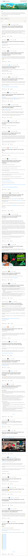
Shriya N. (3, 424)
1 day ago (13, 244)
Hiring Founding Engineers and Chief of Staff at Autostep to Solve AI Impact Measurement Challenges (11, 161)
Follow (2, 18)
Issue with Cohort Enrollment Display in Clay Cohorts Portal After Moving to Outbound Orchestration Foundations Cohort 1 (13, 54)
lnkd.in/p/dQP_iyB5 (15, 277)
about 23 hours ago (14, 214)
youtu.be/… (3, 251)
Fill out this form (10, 532)
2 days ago (13, 487)
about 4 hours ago (12, 39)
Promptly (20, 220)
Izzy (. (6, 461)
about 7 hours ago (14, 104)
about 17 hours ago (14, 147)
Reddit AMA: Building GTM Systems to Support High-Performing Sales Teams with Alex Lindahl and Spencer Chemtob (13, 196)
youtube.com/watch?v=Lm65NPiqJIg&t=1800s (8, 437)
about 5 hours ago (13, 92)
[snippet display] (25, 21)
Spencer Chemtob (19, 200)
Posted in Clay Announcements (5, 301)
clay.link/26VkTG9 (14, 205)
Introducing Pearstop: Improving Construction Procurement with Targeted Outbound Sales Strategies (11, 374)
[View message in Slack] (17, 24)
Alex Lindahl (14, 198)
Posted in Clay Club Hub (4, 487)
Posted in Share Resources (5, 244)
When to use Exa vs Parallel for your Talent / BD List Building (10, 86)
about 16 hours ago (13, 131)
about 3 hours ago (15, 24)
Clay (7, 201)
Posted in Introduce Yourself (5, 24)
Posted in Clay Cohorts (4, 39)
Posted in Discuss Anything (5, 104)
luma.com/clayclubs (4, 530)
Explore (6, 18)
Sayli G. (3, 44)
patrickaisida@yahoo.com (5, 365)
